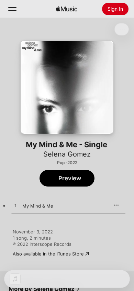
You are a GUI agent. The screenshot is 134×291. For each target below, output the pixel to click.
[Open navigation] (12, 9)
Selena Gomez (67, 154)
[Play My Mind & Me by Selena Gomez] (15, 206)
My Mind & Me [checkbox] (37, 206)
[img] (66, 9)
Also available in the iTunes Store (48, 254)
